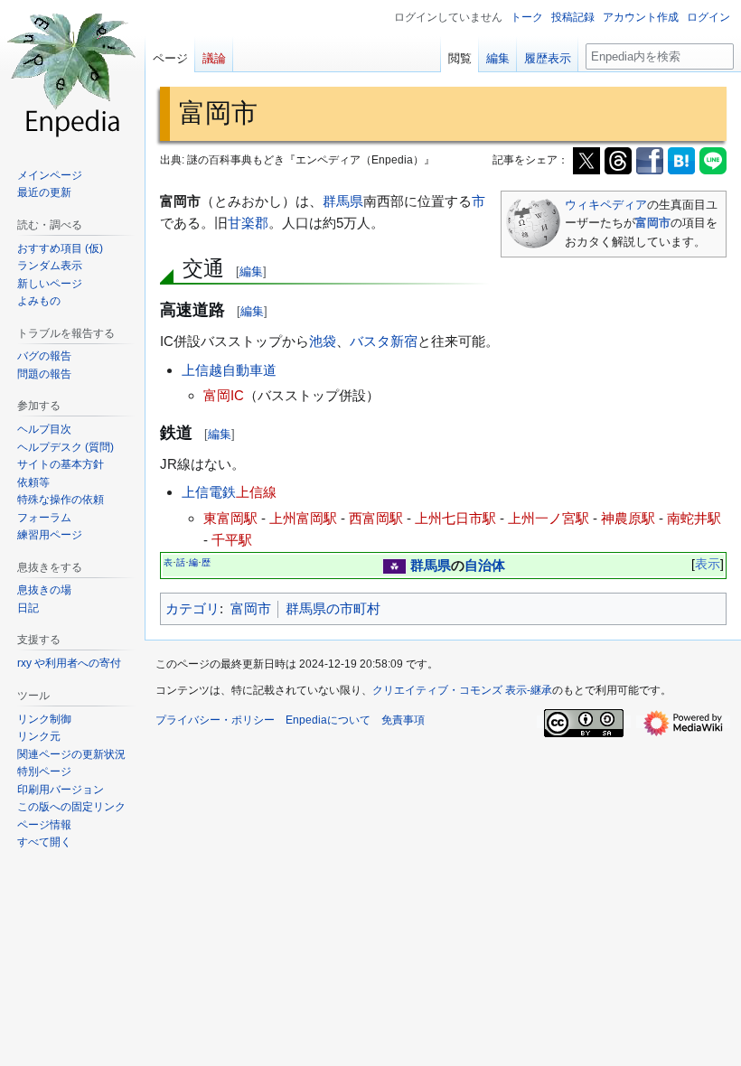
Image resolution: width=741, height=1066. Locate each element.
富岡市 (653, 222)
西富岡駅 (376, 518)
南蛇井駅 (694, 518)
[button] (44, 842)
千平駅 (231, 539)
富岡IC (223, 395)
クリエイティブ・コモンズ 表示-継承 (462, 690)
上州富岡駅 (303, 518)
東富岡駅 (230, 518)
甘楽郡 (248, 222)
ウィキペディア (606, 204)
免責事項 (403, 720)
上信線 (256, 492)
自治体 (484, 565)
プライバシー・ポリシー (215, 720)
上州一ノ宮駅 (548, 518)
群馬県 (343, 201)
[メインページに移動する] (72, 72)
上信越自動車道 (229, 370)
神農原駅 (628, 518)
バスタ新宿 (383, 341)
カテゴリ (192, 608)
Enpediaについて (328, 720)
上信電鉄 (209, 492)
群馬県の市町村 (333, 608)
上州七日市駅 (455, 518)
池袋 (322, 341)
